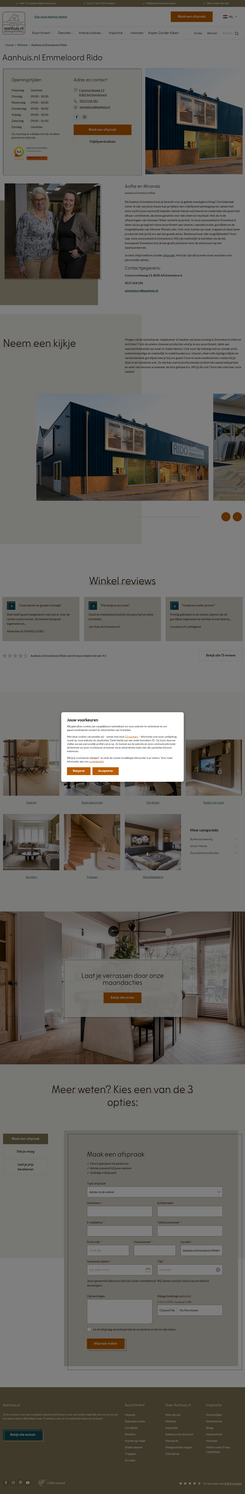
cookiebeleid (96, 761)
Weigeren (79, 770)
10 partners (131, 736)
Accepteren (105, 770)
